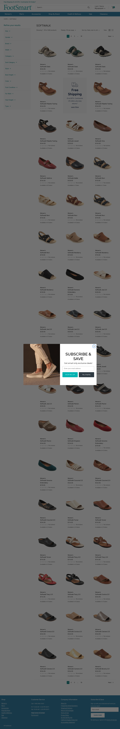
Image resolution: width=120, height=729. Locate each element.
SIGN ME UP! (70, 375)
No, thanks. (86, 375)
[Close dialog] (94, 346)
